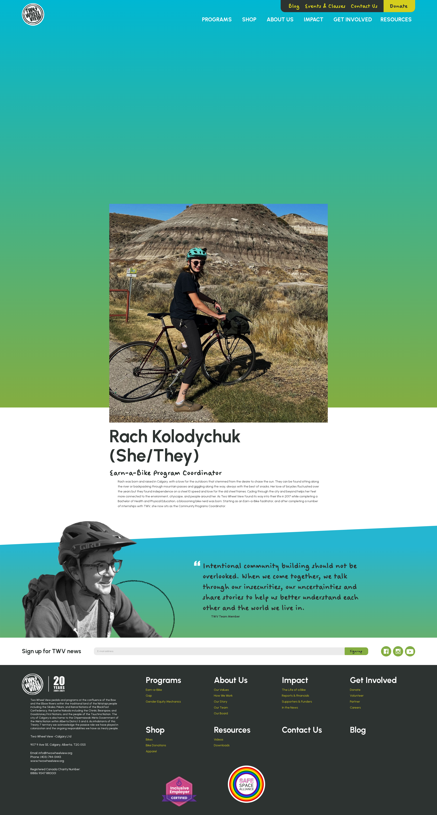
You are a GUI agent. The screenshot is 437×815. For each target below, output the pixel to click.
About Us (280, 19)
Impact (313, 19)
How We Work (223, 695)
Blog (294, 6)
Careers (355, 707)
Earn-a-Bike (154, 690)
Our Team (221, 707)
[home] (33, 14)
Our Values (221, 690)
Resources (396, 19)
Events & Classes (325, 6)
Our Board (221, 713)
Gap (149, 695)
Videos (218, 739)
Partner (355, 701)
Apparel (151, 751)
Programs (217, 19)
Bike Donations (156, 745)
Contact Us (364, 6)
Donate (398, 6)
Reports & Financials (295, 695)
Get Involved (353, 19)
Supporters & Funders (297, 701)
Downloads (222, 745)
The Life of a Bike (294, 690)
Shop (249, 19)
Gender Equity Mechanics (163, 701)
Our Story (220, 701)
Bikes (149, 739)
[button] (217, 19)
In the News (290, 707)
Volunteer (357, 695)
